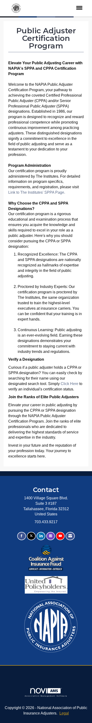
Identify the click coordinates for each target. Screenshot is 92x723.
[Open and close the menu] (58, 8)
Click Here (70, 384)
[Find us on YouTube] (60, 536)
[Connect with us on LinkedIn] (41, 536)
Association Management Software (46, 696)
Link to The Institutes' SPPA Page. (36, 192)
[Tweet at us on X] (31, 536)
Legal (64, 713)
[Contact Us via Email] (70, 536)
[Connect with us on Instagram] (50, 536)
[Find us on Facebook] (21, 536)
